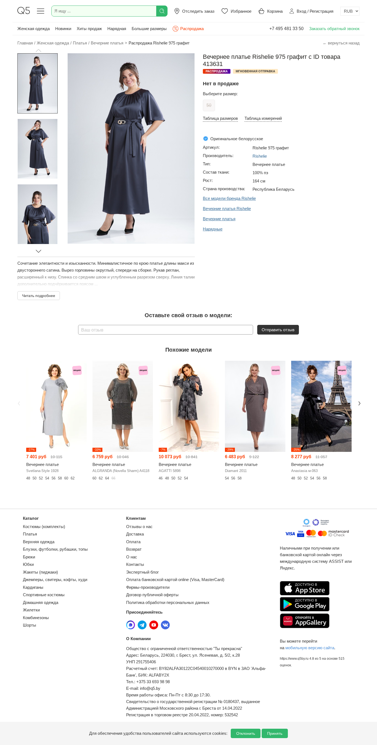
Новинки (63, 28)
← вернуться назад (341, 43)
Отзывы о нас (139, 526)
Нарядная (116, 28)
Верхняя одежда (38, 541)
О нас (131, 557)
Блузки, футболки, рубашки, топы (55, 549)
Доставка (135, 534)
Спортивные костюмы (44, 594)
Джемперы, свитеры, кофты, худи (55, 579)
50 (208, 105)
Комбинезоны (36, 617)
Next (359, 402)
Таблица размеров (220, 118)
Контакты (135, 564)
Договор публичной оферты (152, 594)
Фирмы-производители (147, 587)
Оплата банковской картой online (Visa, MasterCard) (175, 579)
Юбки (28, 564)
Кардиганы (33, 587)
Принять (274, 733)
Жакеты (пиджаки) (40, 572)
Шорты (29, 625)
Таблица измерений (263, 118)
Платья (30, 534)
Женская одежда (33, 28)
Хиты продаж (89, 28)
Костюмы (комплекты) (44, 526)
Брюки (29, 557)
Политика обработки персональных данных (167, 602)
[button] (38, 50)
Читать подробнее (38, 295)
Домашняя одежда (40, 602)
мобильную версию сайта (309, 647)
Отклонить (245, 733)
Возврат (134, 549)
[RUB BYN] (350, 11)
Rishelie (260, 156)
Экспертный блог (142, 572)
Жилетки (31, 610)
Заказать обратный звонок (334, 28)
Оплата (133, 541)
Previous (18, 402)
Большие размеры (149, 28)
